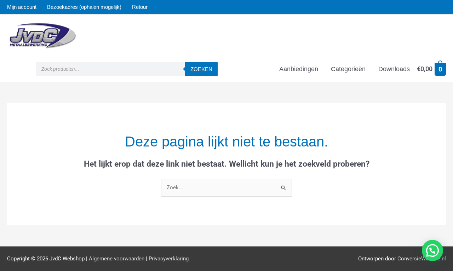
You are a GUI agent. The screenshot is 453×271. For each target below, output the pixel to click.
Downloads (394, 69)
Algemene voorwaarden (116, 258)
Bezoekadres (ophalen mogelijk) (84, 7)
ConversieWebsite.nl (421, 258)
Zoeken (201, 69)
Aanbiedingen (298, 69)
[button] (432, 250)
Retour (140, 7)
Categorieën (348, 69)
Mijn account (21, 7)
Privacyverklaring (169, 258)
